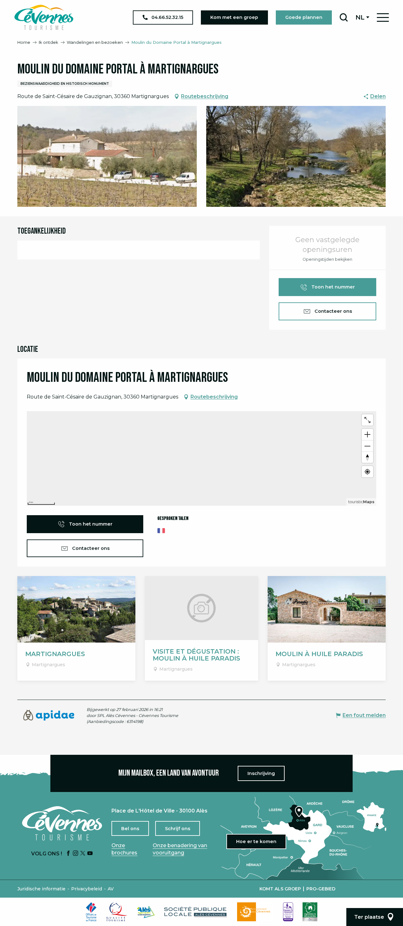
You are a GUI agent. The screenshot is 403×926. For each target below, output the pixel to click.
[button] (344, 17)
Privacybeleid (86, 889)
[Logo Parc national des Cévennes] (255, 911)
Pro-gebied (320, 889)
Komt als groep (280, 889)
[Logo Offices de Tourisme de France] (91, 911)
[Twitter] (83, 853)
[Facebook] (68, 853)
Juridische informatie (41, 889)
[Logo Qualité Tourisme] (117, 911)
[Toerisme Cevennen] (43, 17)
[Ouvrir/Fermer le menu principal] (383, 17)
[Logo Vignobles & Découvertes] (310, 911)
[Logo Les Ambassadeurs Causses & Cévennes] (288, 911)
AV (111, 889)
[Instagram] (75, 853)
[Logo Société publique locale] (196, 912)
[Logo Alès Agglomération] (146, 912)
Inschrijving (261, 773)
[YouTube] (90, 853)
